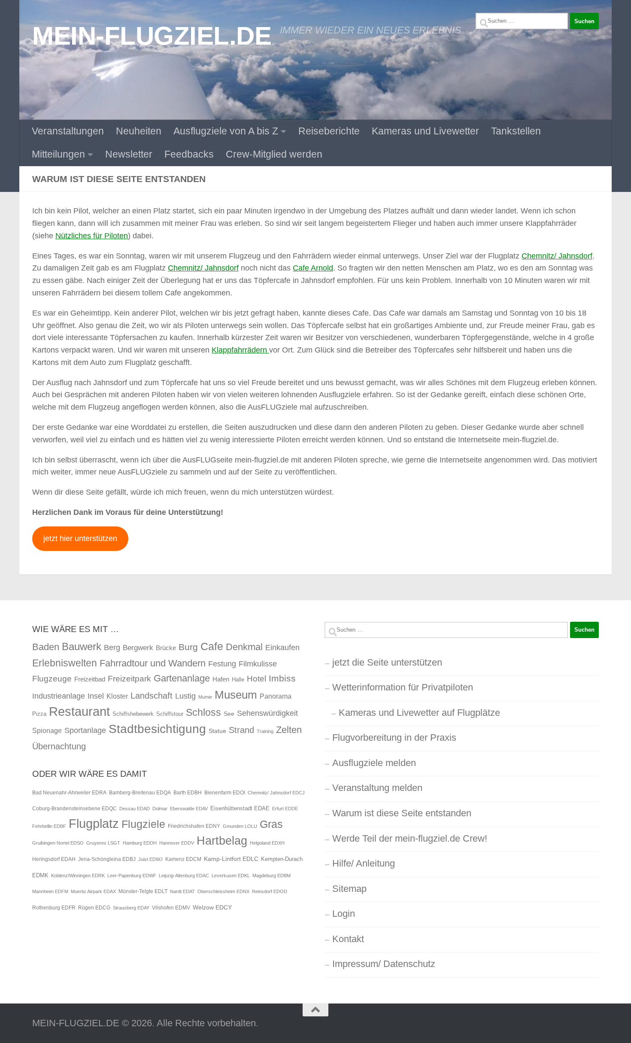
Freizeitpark (129, 678)
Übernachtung (59, 746)
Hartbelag (222, 840)
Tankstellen (516, 131)
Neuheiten (138, 131)
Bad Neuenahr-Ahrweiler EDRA (69, 793)
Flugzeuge (52, 678)
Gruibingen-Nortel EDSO (58, 842)
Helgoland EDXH (267, 842)
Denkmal (244, 647)
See (229, 713)
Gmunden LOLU (240, 826)
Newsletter (128, 154)
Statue (217, 730)
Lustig (185, 696)
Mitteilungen (58, 154)
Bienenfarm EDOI (224, 792)
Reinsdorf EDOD (269, 891)
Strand (241, 730)
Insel (96, 696)
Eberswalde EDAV (189, 808)
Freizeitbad (89, 679)
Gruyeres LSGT (103, 842)
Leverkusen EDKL (231, 875)
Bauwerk (81, 646)
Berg (112, 647)
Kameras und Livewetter (425, 131)
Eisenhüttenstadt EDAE (240, 808)
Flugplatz (94, 823)
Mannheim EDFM (50, 891)
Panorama (275, 696)
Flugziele (143, 824)
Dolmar (159, 808)
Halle (238, 679)
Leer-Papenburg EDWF (131, 875)
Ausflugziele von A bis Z (225, 131)
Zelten (289, 729)
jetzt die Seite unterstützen (387, 662)
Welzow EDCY (212, 907)
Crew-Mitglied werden (274, 154)
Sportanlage (85, 730)
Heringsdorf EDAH (54, 859)
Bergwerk (138, 647)
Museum (236, 694)
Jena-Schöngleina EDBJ (107, 859)
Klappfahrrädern (240, 350)
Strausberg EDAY (131, 907)
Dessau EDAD (134, 808)
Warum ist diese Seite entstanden (401, 813)
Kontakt (348, 939)
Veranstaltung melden (377, 787)
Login (343, 913)
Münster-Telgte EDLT (142, 891)
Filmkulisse (258, 664)
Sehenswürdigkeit (267, 713)
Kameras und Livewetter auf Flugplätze (419, 712)
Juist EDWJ (150, 859)
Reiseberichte (329, 131)
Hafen (220, 679)
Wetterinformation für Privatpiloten (402, 687)
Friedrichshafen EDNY (194, 826)
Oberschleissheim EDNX (223, 891)
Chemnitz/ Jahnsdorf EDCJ (276, 792)
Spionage (47, 730)
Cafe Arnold (313, 268)
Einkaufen (282, 647)
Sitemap (349, 888)
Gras (271, 824)
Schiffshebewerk (133, 714)
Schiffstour (169, 714)
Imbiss (282, 678)
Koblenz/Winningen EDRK (78, 875)
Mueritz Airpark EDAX (93, 891)
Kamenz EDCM (183, 859)
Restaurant (79, 711)
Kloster (117, 696)
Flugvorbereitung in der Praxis (394, 737)
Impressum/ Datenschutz (383, 963)
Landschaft (151, 695)
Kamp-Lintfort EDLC (231, 858)
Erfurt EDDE (285, 808)
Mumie (205, 696)
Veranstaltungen (68, 131)
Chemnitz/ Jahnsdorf (557, 256)
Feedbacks (189, 154)
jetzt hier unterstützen (80, 538)
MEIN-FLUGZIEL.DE (151, 35)
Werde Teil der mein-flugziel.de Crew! (409, 838)
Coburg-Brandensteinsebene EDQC (74, 808)
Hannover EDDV (176, 842)
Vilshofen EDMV (171, 907)
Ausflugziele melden (374, 762)
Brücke (166, 647)
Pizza (39, 714)
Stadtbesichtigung (157, 729)
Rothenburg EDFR (54, 907)
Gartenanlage (182, 678)
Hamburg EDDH (140, 842)
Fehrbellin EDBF (49, 826)
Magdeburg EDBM (271, 875)
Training (265, 731)
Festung (222, 664)
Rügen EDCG (94, 908)
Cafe (211, 646)
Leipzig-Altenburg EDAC (184, 875)
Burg (188, 647)
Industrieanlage (58, 695)
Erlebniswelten (64, 663)
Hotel (256, 678)
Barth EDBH (187, 792)
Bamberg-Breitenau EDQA (140, 792)
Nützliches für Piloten (91, 235)
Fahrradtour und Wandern (153, 663)
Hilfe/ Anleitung (363, 863)
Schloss (203, 712)
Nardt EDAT (182, 891)
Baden (45, 647)
